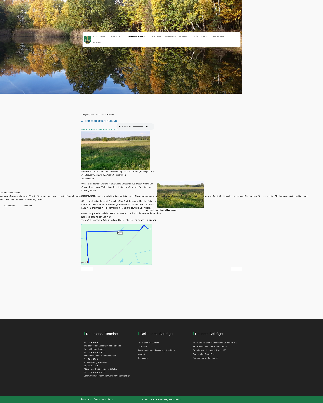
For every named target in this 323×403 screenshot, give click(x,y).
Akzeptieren (9, 206)
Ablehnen (28, 206)
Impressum (172, 210)
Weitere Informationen (156, 210)
